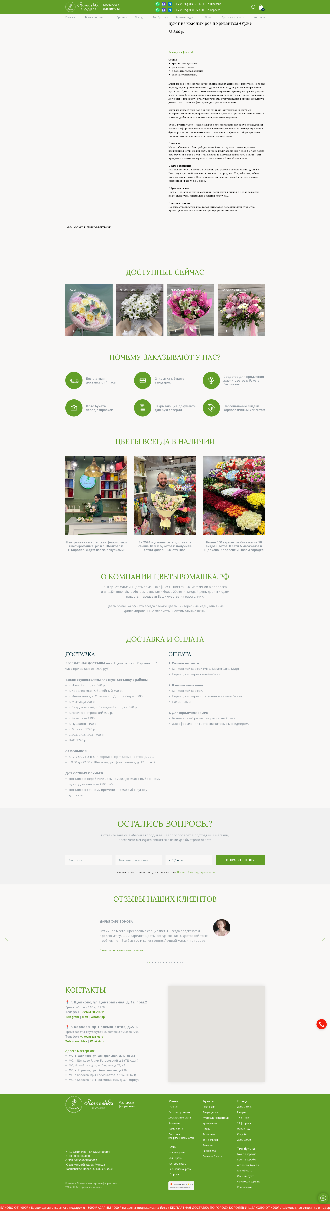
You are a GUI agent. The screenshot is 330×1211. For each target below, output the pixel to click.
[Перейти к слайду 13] (180, 972)
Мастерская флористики (127, 1114)
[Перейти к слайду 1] (147, 972)
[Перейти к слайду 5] (158, 972)
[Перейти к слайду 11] (174, 972)
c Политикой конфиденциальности (195, 872)
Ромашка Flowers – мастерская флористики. (91, 1192)
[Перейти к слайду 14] (182, 972)
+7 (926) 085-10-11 (92, 1022)
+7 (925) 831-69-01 (190, 10)
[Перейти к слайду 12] (177, 972)
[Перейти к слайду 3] (152, 972)
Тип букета (246, 1158)
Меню (173, 1111)
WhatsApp (98, 1026)
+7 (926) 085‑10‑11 (190, 4)
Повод (242, 1111)
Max (85, 1026)
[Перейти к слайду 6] (160, 972)
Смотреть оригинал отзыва (121, 960)
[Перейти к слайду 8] (166, 972)
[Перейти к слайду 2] (149, 972)
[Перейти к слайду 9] (169, 972)
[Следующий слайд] (323, 943)
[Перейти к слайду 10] (171, 972)
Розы (172, 1156)
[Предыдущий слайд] (6, 943)
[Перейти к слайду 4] (155, 972)
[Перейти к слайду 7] (163, 972)
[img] (89, 310)
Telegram (72, 1026)
